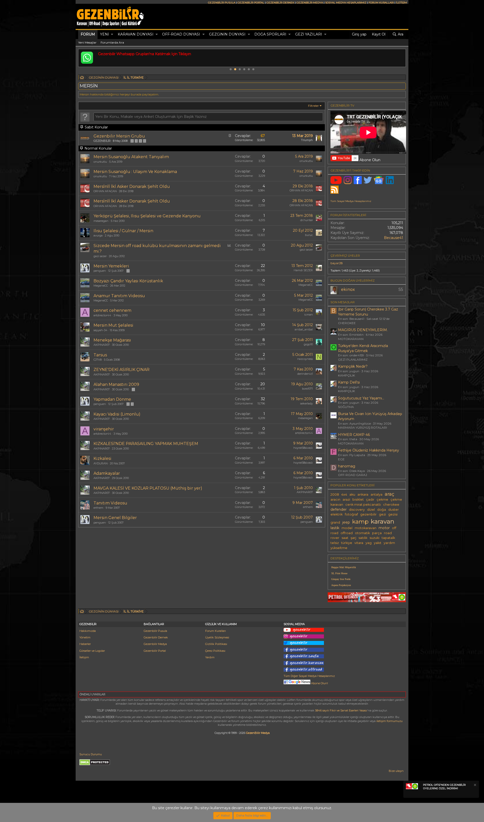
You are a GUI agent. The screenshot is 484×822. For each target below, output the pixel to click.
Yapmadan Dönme (112, 399)
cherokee (391, 504)
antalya (376, 494)
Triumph (307, 140)
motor (384, 528)
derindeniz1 (305, 373)
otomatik (362, 533)
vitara (358, 543)
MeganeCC (101, 285)
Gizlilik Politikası (216, 644)
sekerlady (306, 403)
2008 (334, 494)
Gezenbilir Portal (155, 651)
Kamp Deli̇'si (349, 382)
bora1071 (307, 388)
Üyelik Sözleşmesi (217, 637)
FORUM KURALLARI (381, 2)
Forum (88, 34)
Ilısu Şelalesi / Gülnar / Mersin (123, 230)
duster (393, 509)
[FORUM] (82, 78)
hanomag (346, 466)
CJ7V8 (98, 359)
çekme (382, 499)
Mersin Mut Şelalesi (113, 325)
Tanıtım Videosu (110, 503)
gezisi (393, 514)
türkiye (346, 543)
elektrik (336, 514)
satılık (362, 538)
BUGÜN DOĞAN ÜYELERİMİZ (352, 280)
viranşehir (104, 429)
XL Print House (339, 573)
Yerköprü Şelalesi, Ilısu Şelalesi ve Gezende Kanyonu (147, 216)
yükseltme (338, 548)
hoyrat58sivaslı (303, 448)
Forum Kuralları (215, 631)
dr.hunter (306, 220)
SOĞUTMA (346, 407)
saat (345, 538)
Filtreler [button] (313, 106)
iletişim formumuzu (389, 721)
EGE (341, 459)
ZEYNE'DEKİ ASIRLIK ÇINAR (121, 369)
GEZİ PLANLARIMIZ (353, 359)
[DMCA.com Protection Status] (94, 764)
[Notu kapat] (475, 785)
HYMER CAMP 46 (354, 434)
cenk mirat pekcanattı (363, 504)
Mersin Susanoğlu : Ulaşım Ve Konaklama (135, 171)
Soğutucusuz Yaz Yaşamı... (361, 398)
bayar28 (336, 263)
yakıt (377, 543)
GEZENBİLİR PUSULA (221, 2)
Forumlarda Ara (112, 42)
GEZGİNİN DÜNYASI (227, 34)
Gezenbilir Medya (155, 644)
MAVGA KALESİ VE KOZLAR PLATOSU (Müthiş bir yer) (148, 488)
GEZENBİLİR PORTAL (250, 2)
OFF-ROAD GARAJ (352, 475)
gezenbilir (368, 514)
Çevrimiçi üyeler (345, 255)
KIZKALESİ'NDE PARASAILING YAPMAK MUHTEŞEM (146, 443)
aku (352, 494)
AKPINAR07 (102, 345)
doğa (381, 509)
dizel (371, 509)
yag (369, 543)
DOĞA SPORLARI (270, 34)
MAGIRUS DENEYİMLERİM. (363, 330)
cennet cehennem (112, 310)
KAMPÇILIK (346, 375)
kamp (360, 521)
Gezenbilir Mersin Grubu (119, 136)
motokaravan (365, 528)
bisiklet (358, 499)
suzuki (374, 538)
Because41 (393, 237)
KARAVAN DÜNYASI (136, 34)
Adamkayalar (107, 473)
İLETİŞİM (401, 2)
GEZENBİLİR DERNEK (280, 2)
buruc (309, 235)
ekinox (348, 289)
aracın (335, 499)
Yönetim (84, 637)
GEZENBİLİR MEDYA (309, 2)
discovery (357, 509)
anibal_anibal (304, 329)
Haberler (85, 644)
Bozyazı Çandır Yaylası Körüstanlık (128, 281)
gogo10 (308, 344)
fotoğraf (351, 514)
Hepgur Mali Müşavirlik (343, 567)
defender (338, 509)
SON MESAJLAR (342, 302)
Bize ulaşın (396, 771)
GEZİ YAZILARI (308, 34)
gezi (382, 514)
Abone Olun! (319, 683)
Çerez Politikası (215, 651)
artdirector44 (102, 315)
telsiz (334, 543)
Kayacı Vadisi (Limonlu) (117, 414)
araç (389, 494)
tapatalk (388, 538)
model (347, 528)
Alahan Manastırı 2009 (116, 384)
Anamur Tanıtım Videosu (119, 295)
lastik (334, 528)
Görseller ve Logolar (92, 651)
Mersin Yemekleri (111, 266)
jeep (346, 522)
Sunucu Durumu (90, 754)
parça (377, 533)
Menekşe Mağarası (112, 340)
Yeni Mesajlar (87, 42)
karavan (382, 521)
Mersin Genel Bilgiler (115, 517)
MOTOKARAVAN (351, 339)
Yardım (210, 657)
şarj (353, 538)
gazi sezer (100, 256)
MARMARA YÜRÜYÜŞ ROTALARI (362, 427)
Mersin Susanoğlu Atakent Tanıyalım (131, 156)
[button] (112, 34)
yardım (389, 543)
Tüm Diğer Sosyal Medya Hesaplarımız (309, 676)
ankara (362, 494)
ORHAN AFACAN (105, 191)
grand (335, 522)
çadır (370, 499)
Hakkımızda (87, 631)
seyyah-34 (100, 330)
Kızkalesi (102, 458)
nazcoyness (305, 359)
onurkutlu (100, 161)
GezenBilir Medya (258, 733)
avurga (98, 235)
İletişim (84, 657)
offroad (347, 533)
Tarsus (100, 355)
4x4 (344, 494)
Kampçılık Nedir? (353, 366)
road (388, 533)
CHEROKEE (347, 323)
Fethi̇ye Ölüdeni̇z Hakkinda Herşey (368, 450)
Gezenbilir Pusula (155, 631)
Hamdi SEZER (303, 270)
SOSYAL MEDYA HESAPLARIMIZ (345, 2)
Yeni (104, 34)
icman (308, 314)
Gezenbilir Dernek (156, 637)
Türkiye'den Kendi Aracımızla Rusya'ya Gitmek (363, 348)
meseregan (101, 221)
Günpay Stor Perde (340, 579)
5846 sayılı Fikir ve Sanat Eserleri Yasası (341, 710)
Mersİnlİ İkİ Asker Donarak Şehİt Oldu (132, 186)
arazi (346, 499)
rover (334, 538)
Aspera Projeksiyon (341, 585)
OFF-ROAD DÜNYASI (181, 34)
